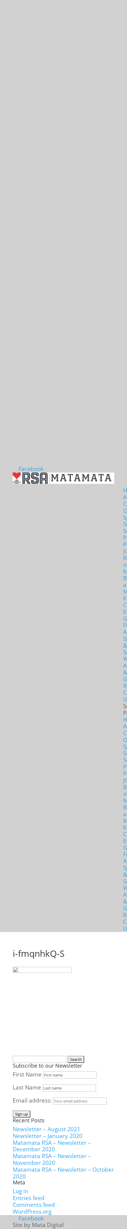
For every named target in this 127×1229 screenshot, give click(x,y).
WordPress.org (32, 1211)
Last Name (27, 1087)
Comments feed (34, 1205)
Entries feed (29, 1198)
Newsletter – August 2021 (46, 1129)
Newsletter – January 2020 (47, 1136)
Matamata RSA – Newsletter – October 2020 (63, 1173)
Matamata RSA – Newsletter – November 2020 (52, 1159)
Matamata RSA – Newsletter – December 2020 (52, 1146)
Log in (20, 1191)
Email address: (33, 1100)
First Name (27, 1074)
